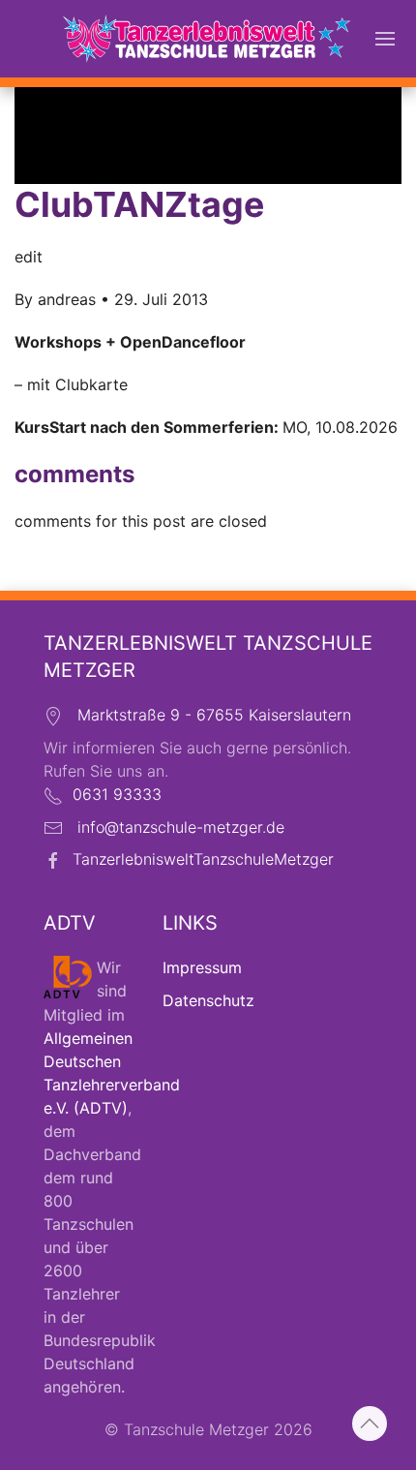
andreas (67, 299)
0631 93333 (117, 794)
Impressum (202, 967)
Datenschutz (208, 1000)
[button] (385, 38)
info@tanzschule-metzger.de (180, 827)
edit (29, 256)
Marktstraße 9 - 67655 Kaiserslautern (214, 714)
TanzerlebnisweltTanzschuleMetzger (203, 859)
